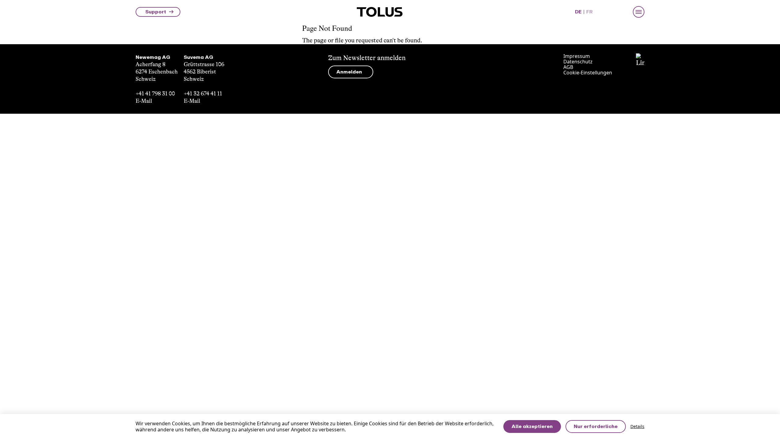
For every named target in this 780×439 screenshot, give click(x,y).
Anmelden (349, 72)
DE (578, 12)
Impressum (576, 56)
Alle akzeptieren (532, 426)
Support (155, 12)
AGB (568, 67)
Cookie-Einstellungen (587, 72)
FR (589, 12)
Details (637, 426)
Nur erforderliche (596, 426)
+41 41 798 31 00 (155, 94)
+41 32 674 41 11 (203, 94)
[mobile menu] (638, 12)
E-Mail (144, 101)
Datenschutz (578, 61)
